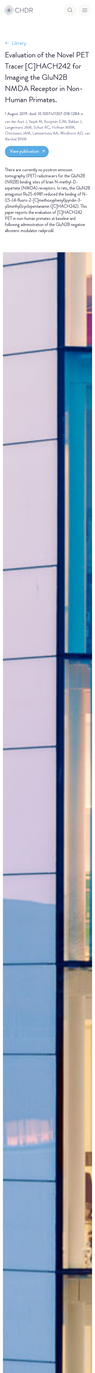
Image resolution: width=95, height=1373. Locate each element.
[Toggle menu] (84, 10)
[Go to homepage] (18, 10)
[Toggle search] (70, 10)
